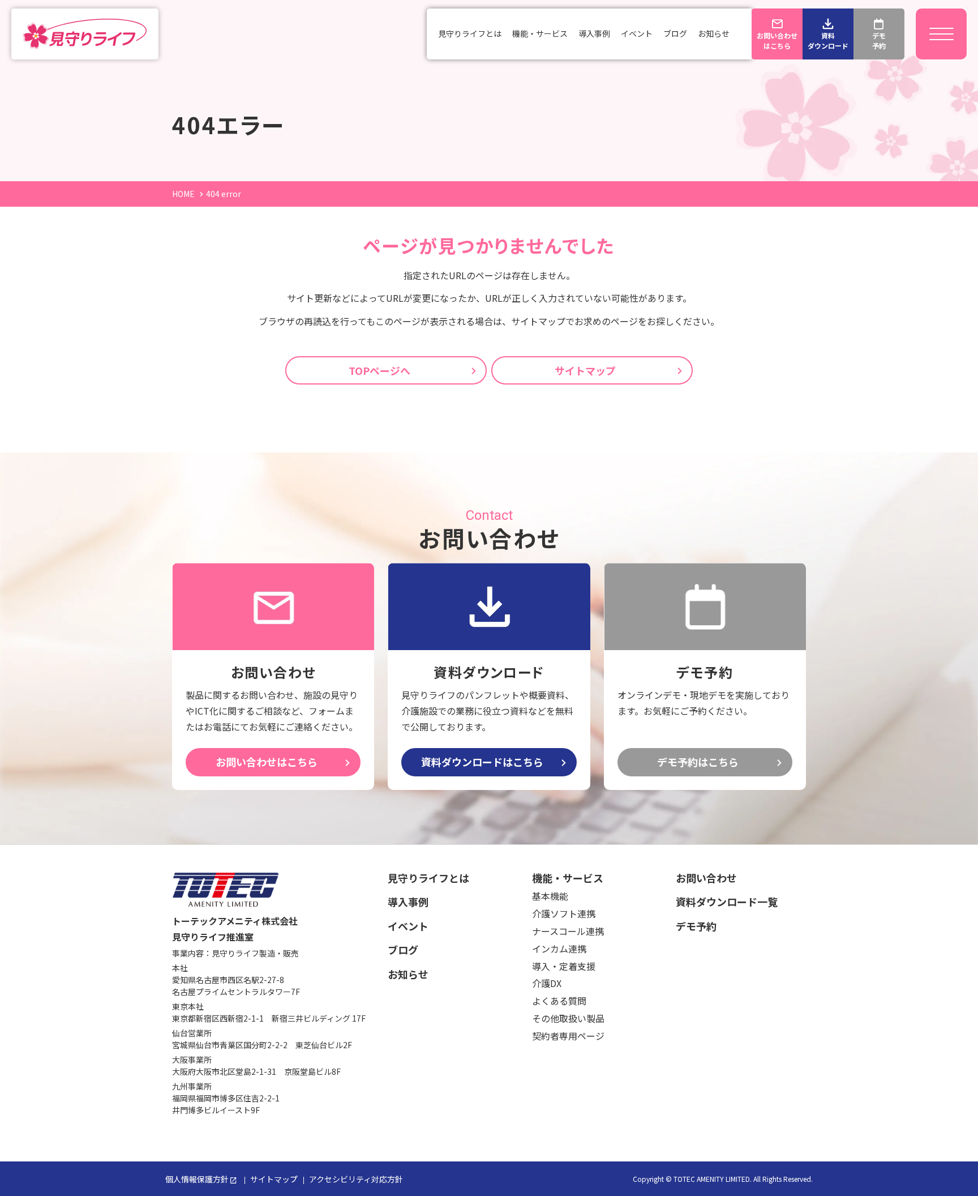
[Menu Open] (941, 33)
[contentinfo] (489, 1020)
